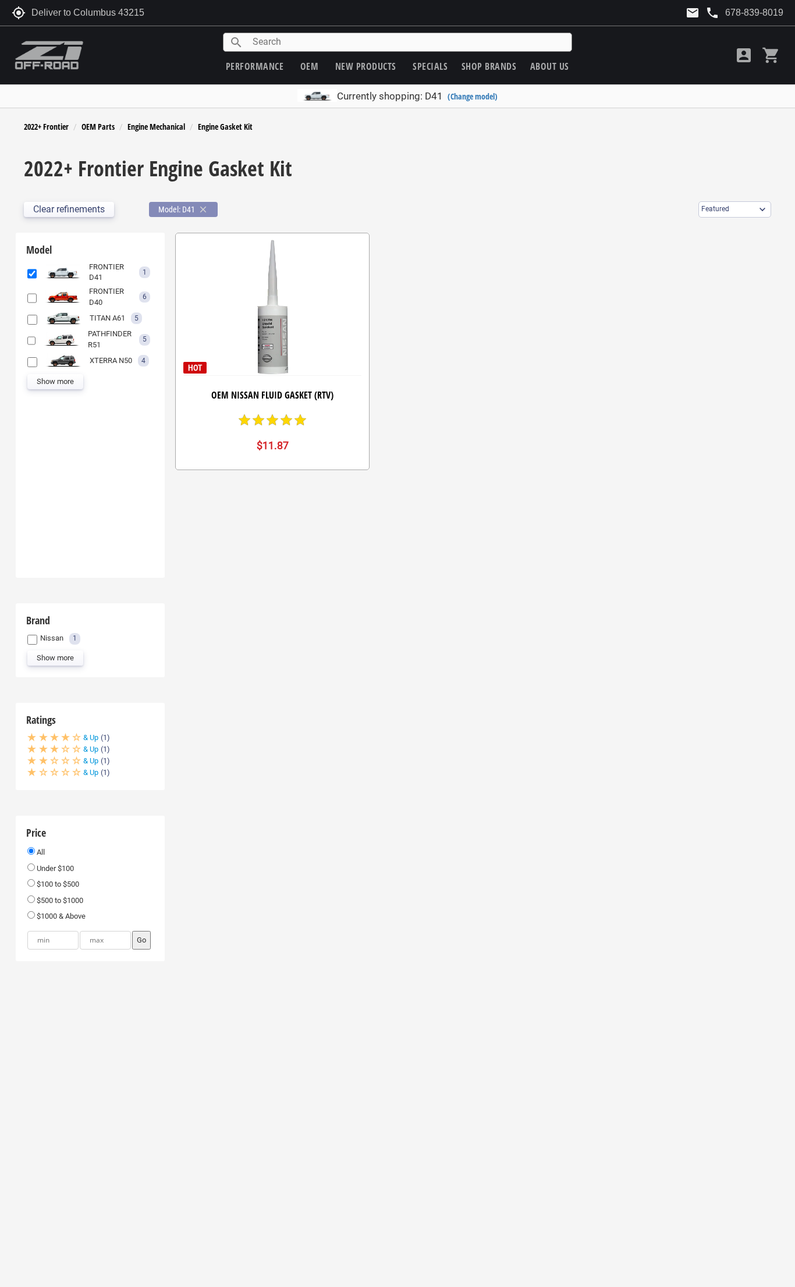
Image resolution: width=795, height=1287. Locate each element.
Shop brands (489, 66)
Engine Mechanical (156, 126)
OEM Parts (98, 126)
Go (141, 940)
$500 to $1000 (59, 900)
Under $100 (54, 868)
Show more (55, 381)
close (203, 209)
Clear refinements (69, 209)
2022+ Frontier (46, 126)
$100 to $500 (57, 884)
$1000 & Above (60, 916)
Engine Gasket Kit (225, 126)
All (40, 852)
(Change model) (473, 96)
